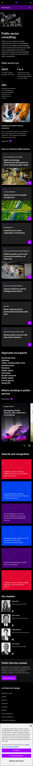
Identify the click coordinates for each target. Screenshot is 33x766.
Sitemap (4, 710)
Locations (4, 707)
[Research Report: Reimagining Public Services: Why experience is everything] (15, 422)
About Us (4, 700)
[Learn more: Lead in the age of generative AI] (16, 337)
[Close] (31, 726)
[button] (8, 678)
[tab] (16, 357)
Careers (3, 696)
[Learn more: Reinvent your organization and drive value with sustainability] (16, 233)
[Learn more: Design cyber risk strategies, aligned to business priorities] (16, 313)
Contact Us (4, 703)
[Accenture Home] (16, 2)
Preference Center (6, 693)
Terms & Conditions (7, 717)
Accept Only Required (16, 755)
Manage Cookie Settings (16, 760)
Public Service (5, 7)
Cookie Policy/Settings (8, 720)
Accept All (16, 750)
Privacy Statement (7, 713)
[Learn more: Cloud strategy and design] (16, 168)
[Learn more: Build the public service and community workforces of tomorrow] (16, 262)
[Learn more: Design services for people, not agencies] (16, 203)
